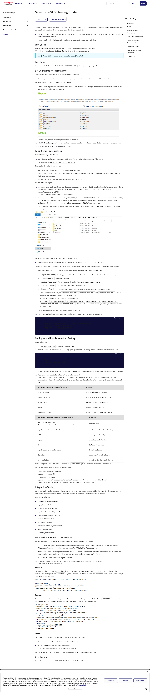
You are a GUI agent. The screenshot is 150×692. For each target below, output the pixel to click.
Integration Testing (133, 46)
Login (143, 3)
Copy (115, 318)
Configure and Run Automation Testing (133, 41)
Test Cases (130, 23)
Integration (7, 26)
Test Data (130, 27)
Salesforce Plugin (9, 13)
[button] (133, 3)
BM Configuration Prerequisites (132, 32)
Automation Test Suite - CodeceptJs (134, 51)
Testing (5, 34)
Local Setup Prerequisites (135, 37)
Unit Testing (131, 56)
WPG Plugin (7, 17)
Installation (7, 21)
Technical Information (10, 30)
